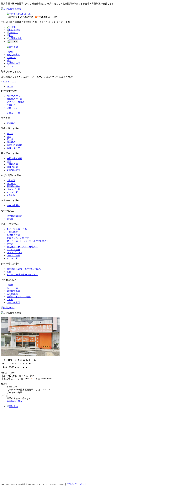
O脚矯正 (11, 180)
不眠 (9, 271)
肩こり (10, 133)
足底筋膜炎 (12, 293)
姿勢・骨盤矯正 (14, 158)
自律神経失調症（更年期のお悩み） (24, 269)
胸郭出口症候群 (14, 145)
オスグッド (12, 192)
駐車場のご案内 (14, 401)
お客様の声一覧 (14, 99)
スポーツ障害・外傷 (17, 229)
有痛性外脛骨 (13, 235)
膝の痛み (11, 183)
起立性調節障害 (14, 216)
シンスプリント (14, 252)
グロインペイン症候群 (18, 238)
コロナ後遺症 (13, 302)
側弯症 (10, 219)
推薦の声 (11, 105)
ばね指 (10, 299)
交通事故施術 (13, 63)
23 (13, 81)
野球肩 (10, 244)
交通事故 (11, 123)
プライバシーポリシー (78, 484)
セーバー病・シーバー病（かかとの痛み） (28, 241)
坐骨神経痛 (12, 164)
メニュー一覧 (13, 113)
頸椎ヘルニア (13, 148)
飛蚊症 (10, 285)
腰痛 (9, 161)
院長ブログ (12, 108)
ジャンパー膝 (13, 189)
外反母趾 (11, 195)
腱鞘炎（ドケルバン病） (19, 296)
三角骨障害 (12, 232)
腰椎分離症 (12, 167)
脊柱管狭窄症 (13, 170)
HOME (10, 52)
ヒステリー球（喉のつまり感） (22, 274)
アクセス (11, 57)
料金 (9, 60)
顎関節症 (11, 142)
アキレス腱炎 (13, 249)
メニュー (11, 66)
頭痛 (9, 136)
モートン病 (12, 288)
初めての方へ (13, 54)
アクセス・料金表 (15, 102)
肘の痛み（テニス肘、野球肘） (22, 246)
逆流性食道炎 (13, 291)
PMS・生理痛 (13, 205)
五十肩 (10, 139)
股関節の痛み (13, 186)
